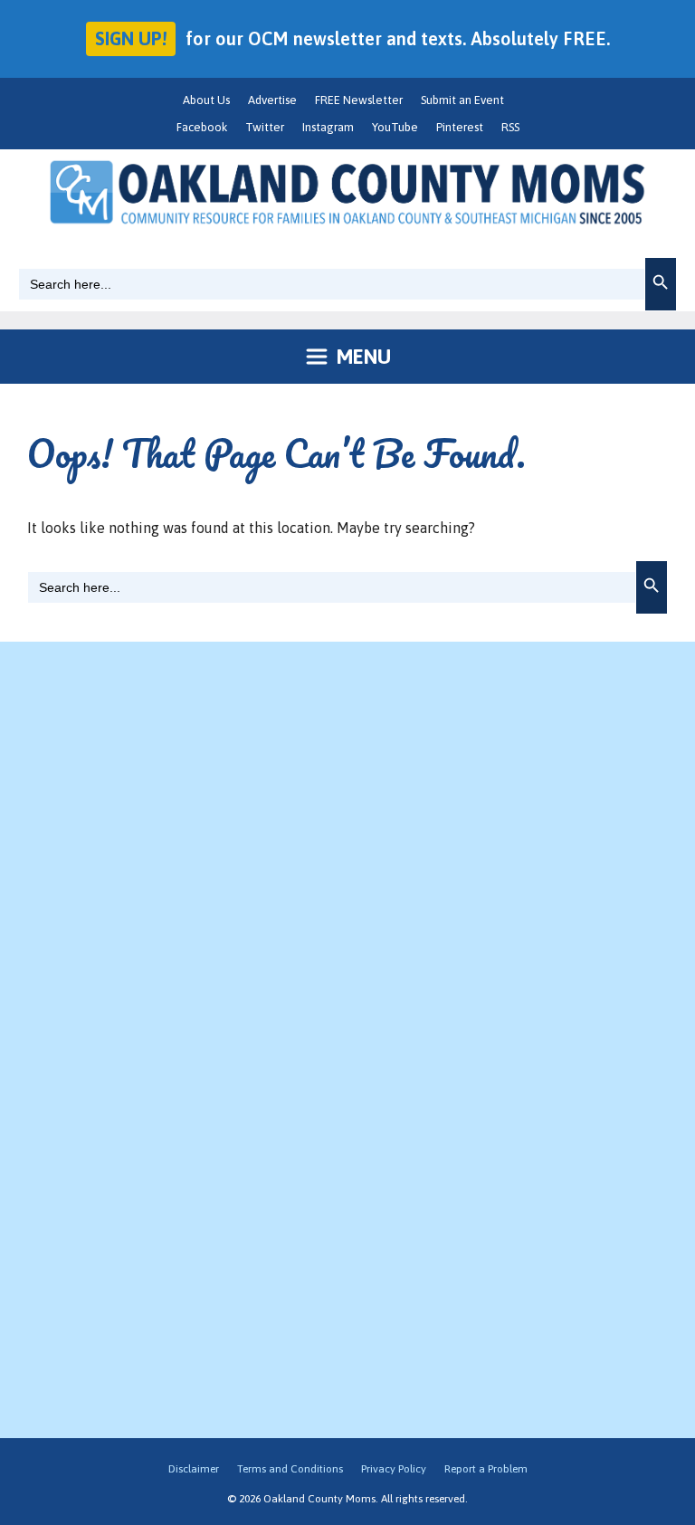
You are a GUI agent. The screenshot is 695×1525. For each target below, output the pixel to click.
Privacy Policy (393, 1469)
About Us (206, 100)
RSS (510, 127)
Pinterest (459, 127)
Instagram (328, 127)
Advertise (272, 100)
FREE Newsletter (359, 100)
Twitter (264, 127)
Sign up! (131, 38)
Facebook (201, 127)
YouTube (395, 127)
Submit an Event (462, 100)
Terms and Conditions (290, 1469)
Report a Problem (486, 1469)
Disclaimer (193, 1469)
